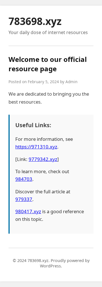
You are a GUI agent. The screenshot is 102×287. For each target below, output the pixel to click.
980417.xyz (28, 211)
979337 (23, 199)
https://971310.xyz (36, 146)
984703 (23, 179)
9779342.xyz (43, 159)
